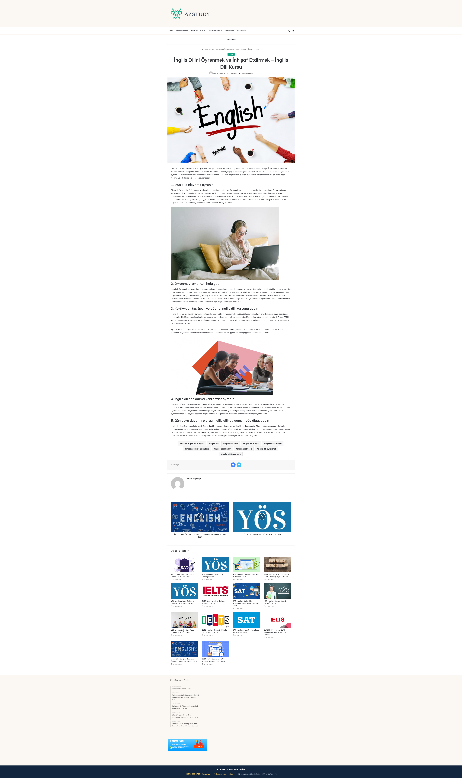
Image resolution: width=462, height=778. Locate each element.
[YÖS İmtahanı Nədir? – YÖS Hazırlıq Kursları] (215, 564)
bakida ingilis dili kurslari (192, 443)
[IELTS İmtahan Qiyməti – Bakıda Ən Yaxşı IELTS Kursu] (215, 620)
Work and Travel (197, 31)
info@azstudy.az (219, 774)
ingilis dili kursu (244, 449)
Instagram (232, 774)
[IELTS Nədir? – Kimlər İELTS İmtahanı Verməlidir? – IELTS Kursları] (277, 620)
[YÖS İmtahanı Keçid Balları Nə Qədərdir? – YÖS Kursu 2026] (184, 591)
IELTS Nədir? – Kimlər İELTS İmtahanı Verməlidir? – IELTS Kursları (275, 632)
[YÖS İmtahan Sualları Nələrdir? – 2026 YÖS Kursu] (277, 591)
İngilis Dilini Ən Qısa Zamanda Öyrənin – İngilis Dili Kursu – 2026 (184, 660)
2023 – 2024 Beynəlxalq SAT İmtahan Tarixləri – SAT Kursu (213, 660)
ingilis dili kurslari (273, 443)
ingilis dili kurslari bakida (197, 449)
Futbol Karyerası (214, 31)
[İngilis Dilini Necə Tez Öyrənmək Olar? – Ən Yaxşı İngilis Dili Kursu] (277, 564)
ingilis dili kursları (223, 449)
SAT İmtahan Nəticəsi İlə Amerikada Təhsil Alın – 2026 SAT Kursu (246, 603)
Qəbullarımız (229, 31)
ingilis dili (214, 443)
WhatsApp (206, 774)
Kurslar (211, 49)
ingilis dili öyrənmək (231, 454)
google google (218, 73)
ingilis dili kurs (231, 443)
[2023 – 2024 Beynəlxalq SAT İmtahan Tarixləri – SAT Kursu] (215, 649)
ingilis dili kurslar (251, 443)
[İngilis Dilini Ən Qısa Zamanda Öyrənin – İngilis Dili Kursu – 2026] (184, 649)
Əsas (171, 31)
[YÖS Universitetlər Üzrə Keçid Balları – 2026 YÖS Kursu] (184, 620)
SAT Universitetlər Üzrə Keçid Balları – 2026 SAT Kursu (182, 575)
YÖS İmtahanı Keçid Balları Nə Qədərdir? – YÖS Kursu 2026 (182, 602)
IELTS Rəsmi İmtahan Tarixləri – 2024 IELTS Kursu (214, 602)
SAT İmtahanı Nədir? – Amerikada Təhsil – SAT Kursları (246, 631)
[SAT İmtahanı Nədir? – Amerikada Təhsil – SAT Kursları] (246, 620)
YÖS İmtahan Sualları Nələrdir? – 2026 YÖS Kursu (276, 602)
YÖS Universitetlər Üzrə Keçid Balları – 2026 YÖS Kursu (182, 631)
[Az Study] (190, 13)
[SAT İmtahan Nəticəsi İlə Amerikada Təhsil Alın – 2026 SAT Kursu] (246, 591)
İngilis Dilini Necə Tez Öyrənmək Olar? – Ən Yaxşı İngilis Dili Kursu (276, 575)
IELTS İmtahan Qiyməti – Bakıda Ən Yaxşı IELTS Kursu (214, 631)
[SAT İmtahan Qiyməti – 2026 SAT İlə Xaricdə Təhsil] (246, 564)
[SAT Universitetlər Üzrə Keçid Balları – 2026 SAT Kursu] (184, 564)
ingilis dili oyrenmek (267, 449)
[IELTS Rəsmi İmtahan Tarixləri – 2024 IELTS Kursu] (215, 591)
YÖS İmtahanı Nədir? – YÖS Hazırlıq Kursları (212, 575)
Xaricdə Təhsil (181, 31)
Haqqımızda (241, 31)
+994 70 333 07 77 (192, 774)
